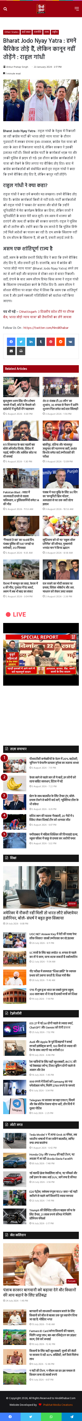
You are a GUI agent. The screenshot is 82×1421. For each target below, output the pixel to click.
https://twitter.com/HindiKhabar (46, 327)
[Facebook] (11, 342)
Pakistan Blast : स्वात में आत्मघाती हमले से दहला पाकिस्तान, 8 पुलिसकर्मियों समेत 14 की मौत (21, 498)
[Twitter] (21, 342)
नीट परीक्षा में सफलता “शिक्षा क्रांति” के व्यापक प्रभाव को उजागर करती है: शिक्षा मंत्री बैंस (52, 973)
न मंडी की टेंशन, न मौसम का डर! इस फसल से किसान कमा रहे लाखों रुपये (52, 1373)
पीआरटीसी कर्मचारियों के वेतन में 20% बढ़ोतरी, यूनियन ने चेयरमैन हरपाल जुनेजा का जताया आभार (54, 761)
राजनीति (37, 32)
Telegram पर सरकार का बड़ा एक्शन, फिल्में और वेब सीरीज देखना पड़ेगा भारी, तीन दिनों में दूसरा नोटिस (52, 1104)
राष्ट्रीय (55, 32)
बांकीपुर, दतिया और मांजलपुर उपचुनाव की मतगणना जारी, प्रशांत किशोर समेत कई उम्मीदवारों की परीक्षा (60, 450)
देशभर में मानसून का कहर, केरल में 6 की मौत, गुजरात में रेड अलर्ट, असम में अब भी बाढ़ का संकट (20, 587)
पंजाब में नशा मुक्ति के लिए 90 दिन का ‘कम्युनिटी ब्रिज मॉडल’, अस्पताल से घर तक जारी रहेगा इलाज (60, 498)
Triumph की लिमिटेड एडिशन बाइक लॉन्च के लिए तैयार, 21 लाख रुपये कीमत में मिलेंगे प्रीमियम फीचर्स (52, 1214)
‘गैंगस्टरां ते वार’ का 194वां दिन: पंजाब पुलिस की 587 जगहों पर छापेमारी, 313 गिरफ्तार (18, 544)
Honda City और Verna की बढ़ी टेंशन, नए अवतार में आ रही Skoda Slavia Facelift (52, 1156)
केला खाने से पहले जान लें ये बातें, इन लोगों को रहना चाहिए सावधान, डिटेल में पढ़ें (52, 779)
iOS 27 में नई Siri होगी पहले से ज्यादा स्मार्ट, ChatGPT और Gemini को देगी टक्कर (51, 1025)
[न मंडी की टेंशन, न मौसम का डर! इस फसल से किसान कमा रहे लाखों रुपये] (14, 1377)
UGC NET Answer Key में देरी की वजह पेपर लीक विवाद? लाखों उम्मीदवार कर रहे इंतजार (53, 936)
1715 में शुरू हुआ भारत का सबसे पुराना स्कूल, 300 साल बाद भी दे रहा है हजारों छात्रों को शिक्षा (53, 992)
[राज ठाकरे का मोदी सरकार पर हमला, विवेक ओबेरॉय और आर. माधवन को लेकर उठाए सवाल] (61, 569)
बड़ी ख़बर (26, 32)
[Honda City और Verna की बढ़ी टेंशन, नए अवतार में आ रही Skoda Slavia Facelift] (14, 1160)
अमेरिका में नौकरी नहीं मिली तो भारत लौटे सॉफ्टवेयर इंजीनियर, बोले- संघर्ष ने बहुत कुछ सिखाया (40, 915)
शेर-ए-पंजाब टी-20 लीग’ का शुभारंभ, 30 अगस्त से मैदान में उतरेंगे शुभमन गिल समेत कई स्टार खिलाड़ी (60, 405)
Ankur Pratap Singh (17, 67)
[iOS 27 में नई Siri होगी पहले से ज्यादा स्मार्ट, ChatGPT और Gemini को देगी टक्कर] (14, 1029)
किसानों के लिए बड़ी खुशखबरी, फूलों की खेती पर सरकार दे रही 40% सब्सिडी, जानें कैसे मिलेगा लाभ (53, 1355)
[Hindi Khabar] (41, 9)
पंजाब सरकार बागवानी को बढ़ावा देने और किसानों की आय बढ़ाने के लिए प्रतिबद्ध (39, 1293)
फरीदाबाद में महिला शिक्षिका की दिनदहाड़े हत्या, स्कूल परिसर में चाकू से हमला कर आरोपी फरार (53, 836)
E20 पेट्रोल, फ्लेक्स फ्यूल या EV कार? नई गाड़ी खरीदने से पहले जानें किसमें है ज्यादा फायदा (53, 1194)
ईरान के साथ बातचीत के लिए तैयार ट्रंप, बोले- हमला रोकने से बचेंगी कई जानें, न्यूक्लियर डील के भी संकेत (54, 800)
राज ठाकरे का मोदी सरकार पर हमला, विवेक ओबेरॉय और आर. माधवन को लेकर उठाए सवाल (58, 587)
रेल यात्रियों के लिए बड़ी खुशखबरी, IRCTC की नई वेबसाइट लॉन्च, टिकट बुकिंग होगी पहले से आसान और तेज (52, 1066)
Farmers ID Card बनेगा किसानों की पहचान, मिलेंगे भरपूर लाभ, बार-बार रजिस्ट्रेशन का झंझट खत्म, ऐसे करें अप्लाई (52, 1335)
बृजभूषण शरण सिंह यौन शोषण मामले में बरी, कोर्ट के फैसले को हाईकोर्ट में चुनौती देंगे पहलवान (19, 405)
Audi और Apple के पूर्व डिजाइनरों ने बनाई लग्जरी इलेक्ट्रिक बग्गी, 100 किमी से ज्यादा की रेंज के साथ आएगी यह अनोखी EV (52, 1046)
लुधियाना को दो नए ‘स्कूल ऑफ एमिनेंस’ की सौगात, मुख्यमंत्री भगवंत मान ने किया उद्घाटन (59, 544)
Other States (11, 32)
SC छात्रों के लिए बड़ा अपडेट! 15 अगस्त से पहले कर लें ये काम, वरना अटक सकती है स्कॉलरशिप (53, 955)
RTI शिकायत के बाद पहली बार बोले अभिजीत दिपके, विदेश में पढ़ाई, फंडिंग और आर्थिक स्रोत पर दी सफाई (20, 450)
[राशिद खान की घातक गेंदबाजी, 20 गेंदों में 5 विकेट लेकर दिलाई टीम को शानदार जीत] (14, 822)
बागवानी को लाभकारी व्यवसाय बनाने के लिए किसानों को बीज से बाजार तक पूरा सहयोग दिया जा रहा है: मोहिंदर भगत (53, 1315)
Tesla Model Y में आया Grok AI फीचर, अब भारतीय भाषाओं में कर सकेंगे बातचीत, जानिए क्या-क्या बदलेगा (53, 1138)
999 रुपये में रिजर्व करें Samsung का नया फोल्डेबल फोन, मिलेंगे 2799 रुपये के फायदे (52, 1083)
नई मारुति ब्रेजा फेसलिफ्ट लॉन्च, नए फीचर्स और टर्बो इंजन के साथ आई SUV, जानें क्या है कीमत (53, 1175)
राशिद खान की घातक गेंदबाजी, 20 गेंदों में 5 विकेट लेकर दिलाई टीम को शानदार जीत (51, 818)
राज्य (47, 32)
